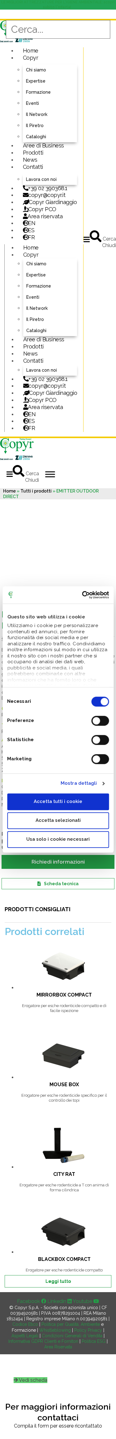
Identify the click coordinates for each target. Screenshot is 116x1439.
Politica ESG (93, 1341)
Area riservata (45, 216)
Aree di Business (43, 145)
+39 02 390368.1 (47, 188)
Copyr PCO (42, 209)
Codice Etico (25, 1324)
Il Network (36, 114)
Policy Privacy (88, 1330)
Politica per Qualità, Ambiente (70, 1324)
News (30, 159)
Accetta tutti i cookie (58, 801)
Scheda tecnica (61, 883)
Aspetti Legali (24, 1335)
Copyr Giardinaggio (53, 202)
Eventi (32, 103)
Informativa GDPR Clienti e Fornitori (43, 1341)
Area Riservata (58, 1346)
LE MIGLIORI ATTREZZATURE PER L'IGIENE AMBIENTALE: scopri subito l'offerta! (58, 4)
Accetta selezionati (58, 820)
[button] (87, 239)
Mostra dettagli (79, 783)
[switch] (100, 721)
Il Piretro (35, 125)
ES (31, 230)
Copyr (30, 57)
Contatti (33, 167)
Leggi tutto (58, 1281)
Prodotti (33, 152)
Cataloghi (36, 136)
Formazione (38, 92)
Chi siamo (36, 69)
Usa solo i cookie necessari (58, 839)
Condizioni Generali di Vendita (72, 1335)
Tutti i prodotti (36, 491)
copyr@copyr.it (46, 195)
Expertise (35, 81)
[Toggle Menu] (50, 474)
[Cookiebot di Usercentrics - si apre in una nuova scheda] (82, 595)
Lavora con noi (41, 179)
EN (31, 223)
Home (30, 50)
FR (31, 428)
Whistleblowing (55, 1330)
